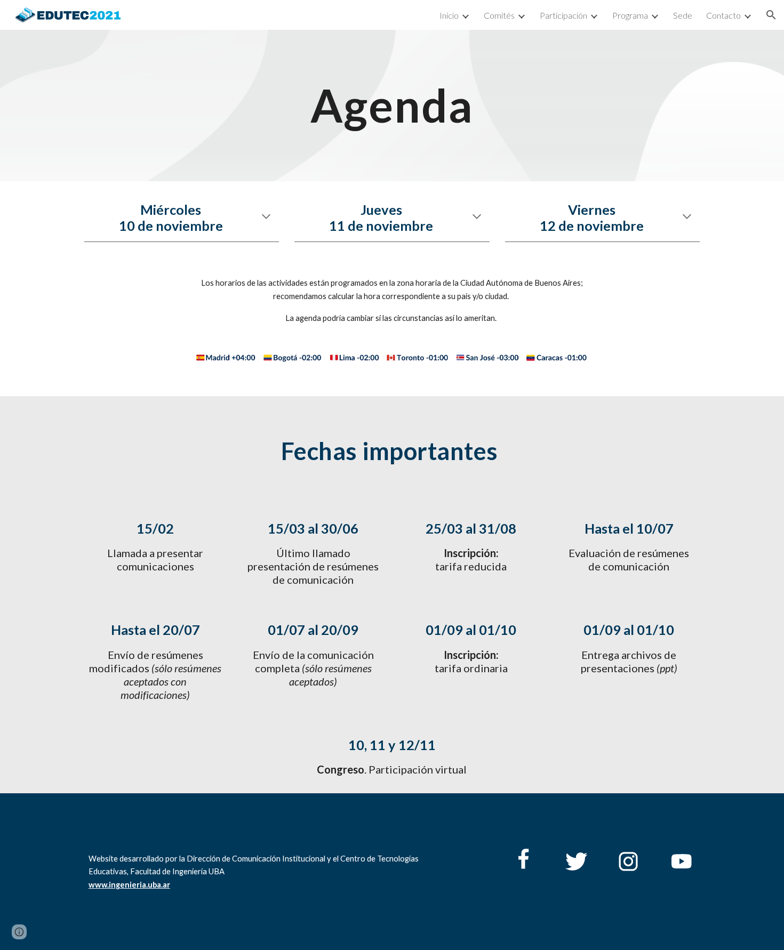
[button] (771, 15)
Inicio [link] (449, 15)
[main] (392, 105)
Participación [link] (563, 15)
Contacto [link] (723, 15)
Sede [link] (682, 15)
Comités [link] (499, 15)
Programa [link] (630, 15)
